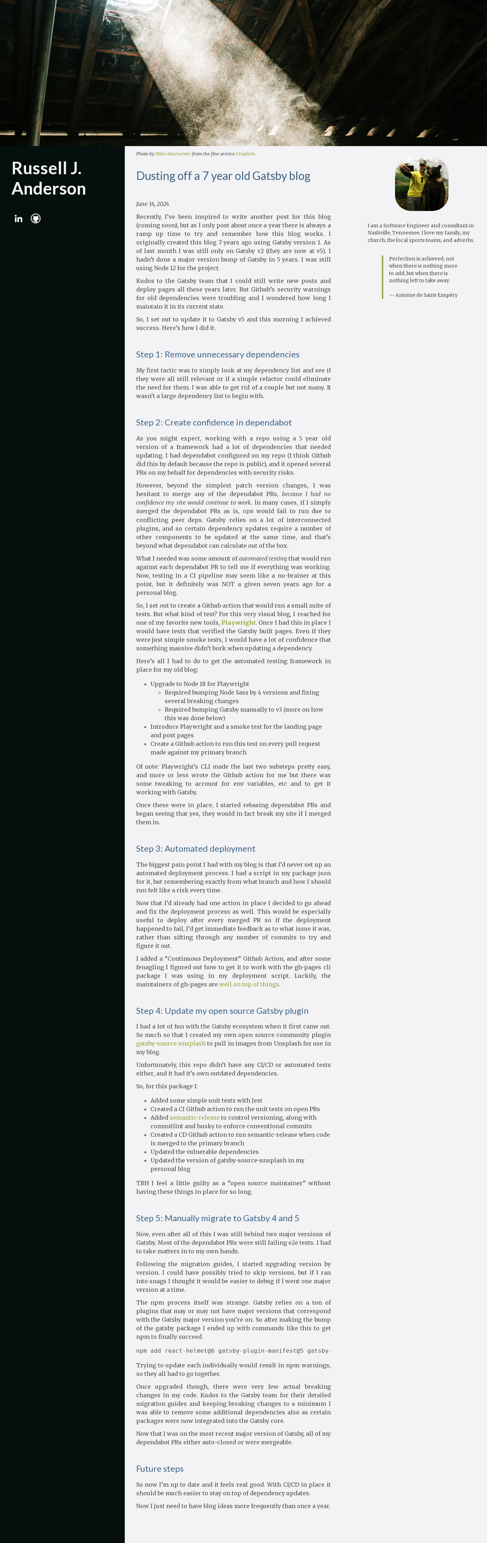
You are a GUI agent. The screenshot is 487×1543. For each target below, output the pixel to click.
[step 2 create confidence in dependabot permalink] (132, 422)
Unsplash (245, 153)
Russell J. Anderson (48, 178)
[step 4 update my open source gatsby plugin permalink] (132, 1011)
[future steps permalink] (132, 1469)
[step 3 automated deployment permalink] (132, 848)
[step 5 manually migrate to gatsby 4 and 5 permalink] (132, 1218)
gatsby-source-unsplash (171, 1043)
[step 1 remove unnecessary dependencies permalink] (132, 354)
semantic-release (195, 1117)
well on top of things (249, 984)
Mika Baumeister (173, 153)
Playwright (238, 622)
